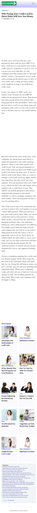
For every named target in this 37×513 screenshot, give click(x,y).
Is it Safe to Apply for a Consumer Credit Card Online (15, 489)
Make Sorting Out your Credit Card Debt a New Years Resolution (18, 484)
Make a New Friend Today (9, 481)
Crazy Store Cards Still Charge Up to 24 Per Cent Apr (15, 495)
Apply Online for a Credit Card (10, 468)
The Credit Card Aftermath (9, 485)
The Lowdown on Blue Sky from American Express (15, 497)
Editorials (5, 10)
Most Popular (6, 324)
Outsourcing (5, 393)
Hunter (22, 396)
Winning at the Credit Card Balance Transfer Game (15, 492)
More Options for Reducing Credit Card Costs (24, 474)
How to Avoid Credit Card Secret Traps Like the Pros (15, 487)
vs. (26, 396)
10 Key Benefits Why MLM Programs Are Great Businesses (9, 370)
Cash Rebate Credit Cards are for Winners (12, 479)
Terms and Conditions (23, 510)
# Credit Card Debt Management (10, 482)
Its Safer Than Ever (22, 468)
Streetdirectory (15, 510)
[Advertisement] (18, 40)
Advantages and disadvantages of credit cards (7, 343)
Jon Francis (6, 18)
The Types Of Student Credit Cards (11, 466)
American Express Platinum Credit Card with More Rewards (17, 473)
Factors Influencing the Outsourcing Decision (8, 398)
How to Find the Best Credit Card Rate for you (14, 469)
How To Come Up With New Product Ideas (26, 370)
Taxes (3, 421)
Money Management (25, 338)
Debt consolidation (7, 474)
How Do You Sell (25, 398)
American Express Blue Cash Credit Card (12, 471)
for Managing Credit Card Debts (26, 482)
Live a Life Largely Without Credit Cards (12, 494)
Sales (21, 393)
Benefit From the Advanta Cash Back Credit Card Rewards (16, 478)
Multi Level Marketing (7, 365)
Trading (22, 421)
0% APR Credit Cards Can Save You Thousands (14, 476)
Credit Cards (5, 338)
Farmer (30, 396)
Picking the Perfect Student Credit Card (12, 490)
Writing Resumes (6, 449)
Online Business (24, 365)
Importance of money (27, 340)
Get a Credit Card (20, 481)
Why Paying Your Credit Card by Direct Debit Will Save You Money (17, 15)
